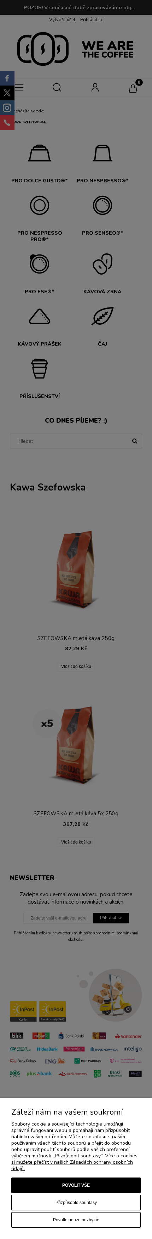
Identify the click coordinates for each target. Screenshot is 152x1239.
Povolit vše (76, 1185)
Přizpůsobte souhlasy (76, 1202)
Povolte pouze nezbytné (76, 1219)
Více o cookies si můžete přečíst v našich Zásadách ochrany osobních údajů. (74, 1162)
